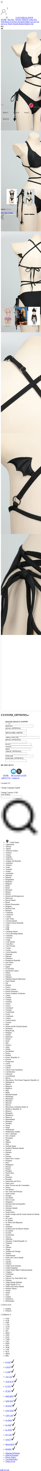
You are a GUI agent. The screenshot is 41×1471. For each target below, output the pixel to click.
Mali (7, 1090)
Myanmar (8, 1121)
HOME (6, 775)
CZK (7, 1349)
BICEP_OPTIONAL (13, 740)
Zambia (8, 1297)
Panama (8, 1156)
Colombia (9, 936)
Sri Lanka (9, 1218)
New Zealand (10, 1136)
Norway (8, 1150)
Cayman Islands (11, 921)
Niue (7, 1144)
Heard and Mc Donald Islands (16, 1026)
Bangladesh (9, 880)
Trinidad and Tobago (12, 1251)
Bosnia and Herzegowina (14, 896)
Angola (8, 855)
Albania (8, 847)
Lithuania (8, 1074)
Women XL (6, 119)
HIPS (7, 749)
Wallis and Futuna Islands (14, 1286)
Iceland (8, 1035)
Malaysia (8, 1086)
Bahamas (8, 875)
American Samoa (11, 851)
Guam (7, 1014)
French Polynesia (11, 991)
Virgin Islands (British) (13, 1282)
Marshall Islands (11, 1095)
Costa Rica (9, 944)
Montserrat (9, 1115)
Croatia (8, 948)
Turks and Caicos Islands (14, 1258)
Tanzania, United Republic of (16, 1241)
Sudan (7, 1225)
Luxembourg (10, 1076)
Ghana (7, 1004)
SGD (7, 1337)
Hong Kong (9, 1031)
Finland (8, 985)
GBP (7, 1323)
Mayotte (8, 1103)
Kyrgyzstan (9, 1061)
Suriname (8, 1227)
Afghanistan (9, 844)
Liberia (8, 1068)
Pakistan (8, 1152)
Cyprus (8, 950)
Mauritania (9, 1099)
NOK (7, 1347)
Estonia (8, 975)
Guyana (8, 1022)
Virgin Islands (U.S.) (12, 1284)
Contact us (15, 778)
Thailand (8, 1243)
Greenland (9, 1008)
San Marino (9, 1189)
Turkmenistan (10, 1255)
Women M (16, 112)
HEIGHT (8, 726)
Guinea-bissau (10, 1020)
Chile (7, 927)
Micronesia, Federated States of (16, 1107)
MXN (7, 1354)
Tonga (7, 1249)
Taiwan (8, 1237)
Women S (5, 112)
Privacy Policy (10, 1457)
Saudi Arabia (10, 1194)
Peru (7, 1163)
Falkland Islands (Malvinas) (15, 979)
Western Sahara (11, 1289)
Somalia (8, 1210)
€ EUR (8, 1367)
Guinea (8, 1018)
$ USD (8, 1362)
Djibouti (8, 956)
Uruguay (8, 1272)
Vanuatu (8, 1276)
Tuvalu (7, 1260)
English (8, 1309)
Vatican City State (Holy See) (16, 1278)
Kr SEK (8, 1425)
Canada (8, 917)
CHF (7, 1341)
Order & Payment (11, 1455)
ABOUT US (6, 778)
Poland (7, 1169)
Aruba (7, 867)
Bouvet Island (10, 900)
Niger (7, 1140)
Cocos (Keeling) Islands (14, 934)
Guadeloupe (9, 1012)
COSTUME (19, 18)
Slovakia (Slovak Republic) (15, 1204)
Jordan (7, 1049)
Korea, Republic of (12, 1057)
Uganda (8, 1262)
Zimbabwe (9, 1299)
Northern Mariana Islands (14, 1148)
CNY (7, 1329)
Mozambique (10, 1119)
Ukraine (8, 1264)
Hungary (8, 1033)
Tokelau (8, 1247)
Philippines (9, 1165)
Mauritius (8, 1101)
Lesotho (8, 1066)
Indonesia (8, 1037)
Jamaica (8, 1045)
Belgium (8, 884)
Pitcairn (8, 1167)
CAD (7, 1325)
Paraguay (8, 1161)
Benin (7, 888)
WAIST (8, 747)
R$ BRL (8, 1449)
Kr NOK (8, 1430)
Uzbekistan (9, 1274)
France (7, 987)
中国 (7, 929)
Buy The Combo (7, 213)
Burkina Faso (10, 908)
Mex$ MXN (9, 1444)
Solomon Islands (11, 1208)
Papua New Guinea (12, 1158)
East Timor (9, 962)
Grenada (8, 1010)
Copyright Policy (11, 1459)
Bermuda (8, 890)
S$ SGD (8, 1406)
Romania (8, 1177)
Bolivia (8, 894)
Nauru (7, 1125)
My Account (15, 775)
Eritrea (7, 973)
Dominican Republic (12, 960)
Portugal (8, 1171)
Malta (7, 1092)
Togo (7, 1245)
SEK (7, 1345)
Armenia (8, 865)
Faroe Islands (10, 981)
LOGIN (23, 775)
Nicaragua (9, 1138)
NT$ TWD (9, 1411)
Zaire (7, 1295)
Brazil (7, 902)
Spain (7, 1216)
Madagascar (9, 1082)
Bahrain (8, 877)
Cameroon (9, 915)
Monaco (8, 1111)
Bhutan (8, 892)
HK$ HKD (9, 1396)
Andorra (8, 853)
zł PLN (8, 1440)
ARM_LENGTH (11, 737)
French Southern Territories (15, 993)
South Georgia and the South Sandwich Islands (22, 1214)
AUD (7, 1327)
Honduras (9, 1028)
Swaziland (9, 1231)
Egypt (7, 967)
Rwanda (8, 1179)
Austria (8, 871)
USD (7, 1319)
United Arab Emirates (13, 1266)
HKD (7, 1333)
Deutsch (8, 1311)
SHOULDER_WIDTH (14, 733)
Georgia (8, 1000)
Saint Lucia (9, 1183)
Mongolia (8, 1113)
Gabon (7, 995)
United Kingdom (11, 1268)
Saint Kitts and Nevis (13, 1181)
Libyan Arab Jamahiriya (14, 1070)
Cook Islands (10, 942)
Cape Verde (9, 919)
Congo (7, 940)
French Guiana (10, 989)
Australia (8, 869)
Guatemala (9, 1016)
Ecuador (8, 964)
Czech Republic (11, 952)
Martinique (9, 1097)
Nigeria (8, 1142)
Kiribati (8, 1055)
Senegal (8, 1196)
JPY (7, 1331)
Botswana (9, 898)
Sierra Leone (10, 1200)
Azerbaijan (9, 873)
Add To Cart (4, 1470)
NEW (31, 18)
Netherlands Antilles (12, 1132)
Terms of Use (10, 1461)
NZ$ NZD (9, 1401)
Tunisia (8, 1253)
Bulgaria (8, 906)
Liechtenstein (10, 1072)
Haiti (7, 1024)
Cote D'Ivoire (10, 946)
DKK (7, 1343)
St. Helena (9, 1220)
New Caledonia (11, 1134)
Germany (8, 1002)
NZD (7, 1335)
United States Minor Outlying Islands (18, 1270)
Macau (7, 1078)
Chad (7, 925)
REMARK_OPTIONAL (14, 758)
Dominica (9, 958)
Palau (7, 1154)
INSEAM (9, 756)
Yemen (7, 1291)
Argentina (9, 863)
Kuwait (8, 1059)
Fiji (6, 983)
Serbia (7, 1293)
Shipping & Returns (12, 1453)
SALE (26, 18)
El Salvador (9, 969)
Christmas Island (11, 931)
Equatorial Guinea (12, 971)
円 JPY (8, 1391)
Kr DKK (8, 1420)
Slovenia (8, 1206)
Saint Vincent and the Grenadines (17, 1185)
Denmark (8, 954)
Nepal (7, 1128)
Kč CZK (8, 1435)
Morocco (8, 1117)
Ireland (7, 1039)
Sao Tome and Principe (13, 1192)
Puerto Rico (9, 1173)
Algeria (8, 849)
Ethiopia (8, 977)
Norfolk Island (10, 1146)
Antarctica (9, 859)
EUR (7, 1321)
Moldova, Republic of (13, 1109)
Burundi (8, 910)
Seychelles (9, 1198)
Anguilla (8, 857)
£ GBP (7, 1372)
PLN (7, 1352)
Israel (7, 1041)
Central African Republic (14, 923)
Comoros (8, 938)
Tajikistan (8, 1239)
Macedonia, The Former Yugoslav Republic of (22, 1080)
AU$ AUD (9, 1382)
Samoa (7, 1187)
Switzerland (9, 1235)
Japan (7, 1047)
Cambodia (9, 913)
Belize (7, 886)
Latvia (7, 1064)
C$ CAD (8, 1377)
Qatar (7, 1175)
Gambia (8, 998)
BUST (7, 744)
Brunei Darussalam (12, 904)
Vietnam (8, 1280)
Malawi (8, 1084)
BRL (7, 1356)
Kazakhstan (9, 1051)
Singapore (9, 1202)
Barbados (8, 882)
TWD (7, 1339)
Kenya (7, 1053)
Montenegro (9, 1301)
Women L (26, 112)
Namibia (8, 1123)
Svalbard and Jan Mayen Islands (17, 1229)
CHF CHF (9, 1416)
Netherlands (9, 1130)
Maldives (8, 1088)
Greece (8, 1006)
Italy (7, 1043)
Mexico (8, 1105)
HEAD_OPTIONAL (13, 728)
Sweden (8, 1233)
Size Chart (36, 107)
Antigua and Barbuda (13, 861)
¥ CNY (8, 1386)
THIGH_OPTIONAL (13, 751)
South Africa (10, 1212)
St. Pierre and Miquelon (14, 1222)
